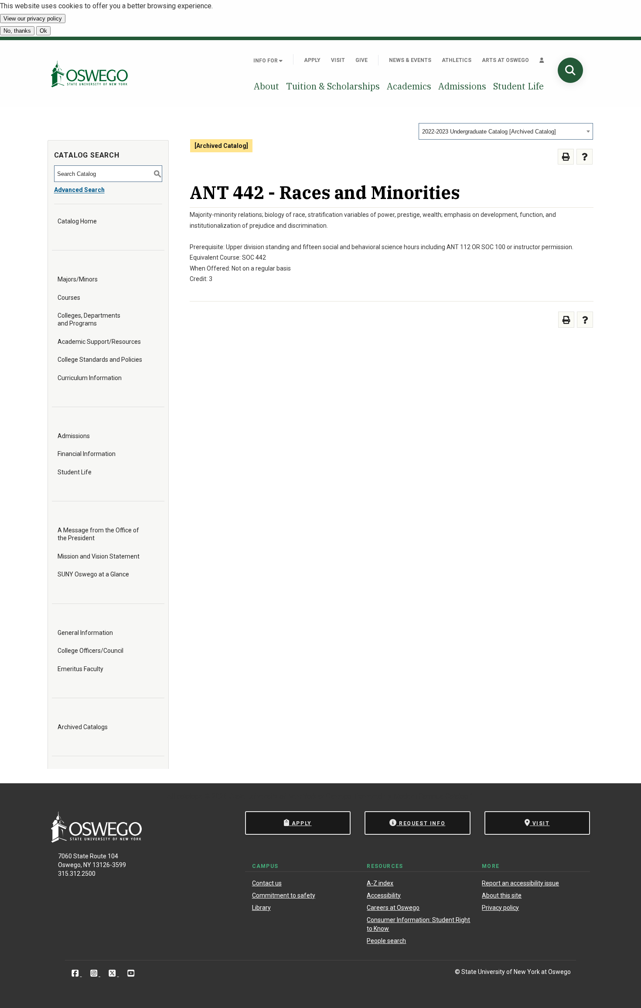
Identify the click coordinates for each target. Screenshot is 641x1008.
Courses (69, 297)
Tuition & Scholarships (333, 86)
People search (386, 940)
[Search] (570, 70)
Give (361, 60)
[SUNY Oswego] (96, 840)
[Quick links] (542, 60)
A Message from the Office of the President (98, 534)
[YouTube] (131, 973)
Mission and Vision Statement (99, 556)
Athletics (456, 60)
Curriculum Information (90, 377)
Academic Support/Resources (99, 341)
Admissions (462, 86)
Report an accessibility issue (520, 883)
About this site (502, 895)
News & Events (410, 60)
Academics (409, 86)
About (266, 86)
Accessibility (384, 895)
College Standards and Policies (100, 359)
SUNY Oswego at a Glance (93, 574)
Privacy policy (500, 907)
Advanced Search (79, 189)
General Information (85, 632)
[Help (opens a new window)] (584, 157)
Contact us (267, 883)
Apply (312, 60)
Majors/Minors (78, 279)
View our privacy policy (32, 18)
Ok (43, 30)
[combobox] (506, 131)
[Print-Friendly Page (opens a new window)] (566, 157)
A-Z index (380, 883)
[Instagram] (95, 973)
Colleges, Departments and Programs (89, 319)
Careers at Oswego (393, 907)
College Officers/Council (90, 650)
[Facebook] (76, 973)
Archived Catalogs (83, 726)
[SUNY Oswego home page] (89, 73)
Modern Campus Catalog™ (433, 796)
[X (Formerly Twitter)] (113, 973)
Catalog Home (77, 221)
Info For (266, 61)
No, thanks (17, 30)
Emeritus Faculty (80, 668)
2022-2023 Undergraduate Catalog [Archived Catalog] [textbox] (489, 131)
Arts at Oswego (505, 60)
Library (261, 907)
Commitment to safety (283, 895)
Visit (338, 60)
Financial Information (87, 453)
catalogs (190, 796)
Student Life (518, 86)
